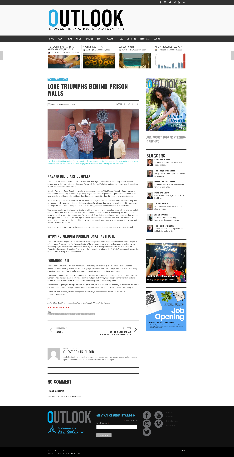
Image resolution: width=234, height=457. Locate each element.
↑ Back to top (181, 451)
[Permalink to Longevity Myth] (99, 60)
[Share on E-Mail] (137, 104)
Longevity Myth (91, 46)
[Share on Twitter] (129, 104)
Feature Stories (54, 79)
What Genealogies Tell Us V (132, 46)
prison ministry (68, 314)
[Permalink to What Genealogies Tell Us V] (135, 60)
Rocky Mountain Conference (84, 314)
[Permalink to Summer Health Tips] (64, 60)
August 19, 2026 (140, 50)
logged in (61, 396)
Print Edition (172, 421)
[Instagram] (165, 2)
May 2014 (59, 314)
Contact (169, 416)
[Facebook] (160, 2)
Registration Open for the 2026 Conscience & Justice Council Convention (170, 49)
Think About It (127, 50)
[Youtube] (179, 2)
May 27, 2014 (71, 104)
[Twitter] (169, 2)
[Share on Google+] (133, 104)
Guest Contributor (165, 55)
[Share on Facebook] (124, 104)
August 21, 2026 (68, 50)
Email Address (102, 423)
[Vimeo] (174, 2)
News (65, 79)
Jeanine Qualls (56, 50)
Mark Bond (51, 314)
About (169, 412)
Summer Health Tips (57, 46)
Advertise (170, 425)
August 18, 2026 (179, 55)
